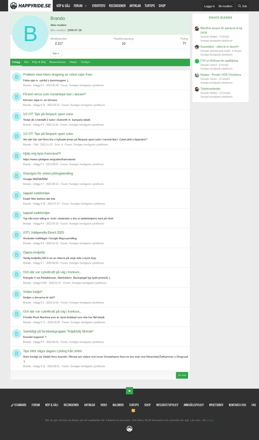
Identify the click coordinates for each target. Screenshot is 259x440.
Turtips (150, 5)
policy (210, 420)
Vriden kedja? (32, 292)
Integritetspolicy (167, 405)
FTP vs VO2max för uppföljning (219, 60)
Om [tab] (26, 61)
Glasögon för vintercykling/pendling (48, 173)
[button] (86, 5)
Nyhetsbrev (216, 405)
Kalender (118, 405)
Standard (20, 405)
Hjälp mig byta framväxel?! (42, 153)
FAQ (254, 405)
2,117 (59, 43)
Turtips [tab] (85, 61)
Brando (27, 85)
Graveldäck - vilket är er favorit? (219, 46)
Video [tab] (73, 61)
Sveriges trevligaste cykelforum (86, 85)
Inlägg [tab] (16, 61)
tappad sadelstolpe (36, 193)
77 (184, 43)
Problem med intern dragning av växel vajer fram (57, 74)
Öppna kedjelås (34, 252)
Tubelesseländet (210, 88)
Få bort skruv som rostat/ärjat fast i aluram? (54, 94)
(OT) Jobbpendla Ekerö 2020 (43, 232)
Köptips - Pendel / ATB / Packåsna (220, 74)
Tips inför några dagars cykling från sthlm (52, 351)
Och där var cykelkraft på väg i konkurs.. (52, 272)
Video (103, 405)
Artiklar (135, 5)
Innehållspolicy (194, 405)
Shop (162, 5)
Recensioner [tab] (57, 61)
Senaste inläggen (220, 17)
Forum (78, 5)
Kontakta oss (237, 405)
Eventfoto (98, 5)
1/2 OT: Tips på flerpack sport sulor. (48, 114)
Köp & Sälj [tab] (39, 61)
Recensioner (117, 5)
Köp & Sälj (63, 5)
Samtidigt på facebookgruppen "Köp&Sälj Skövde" (58, 331)
